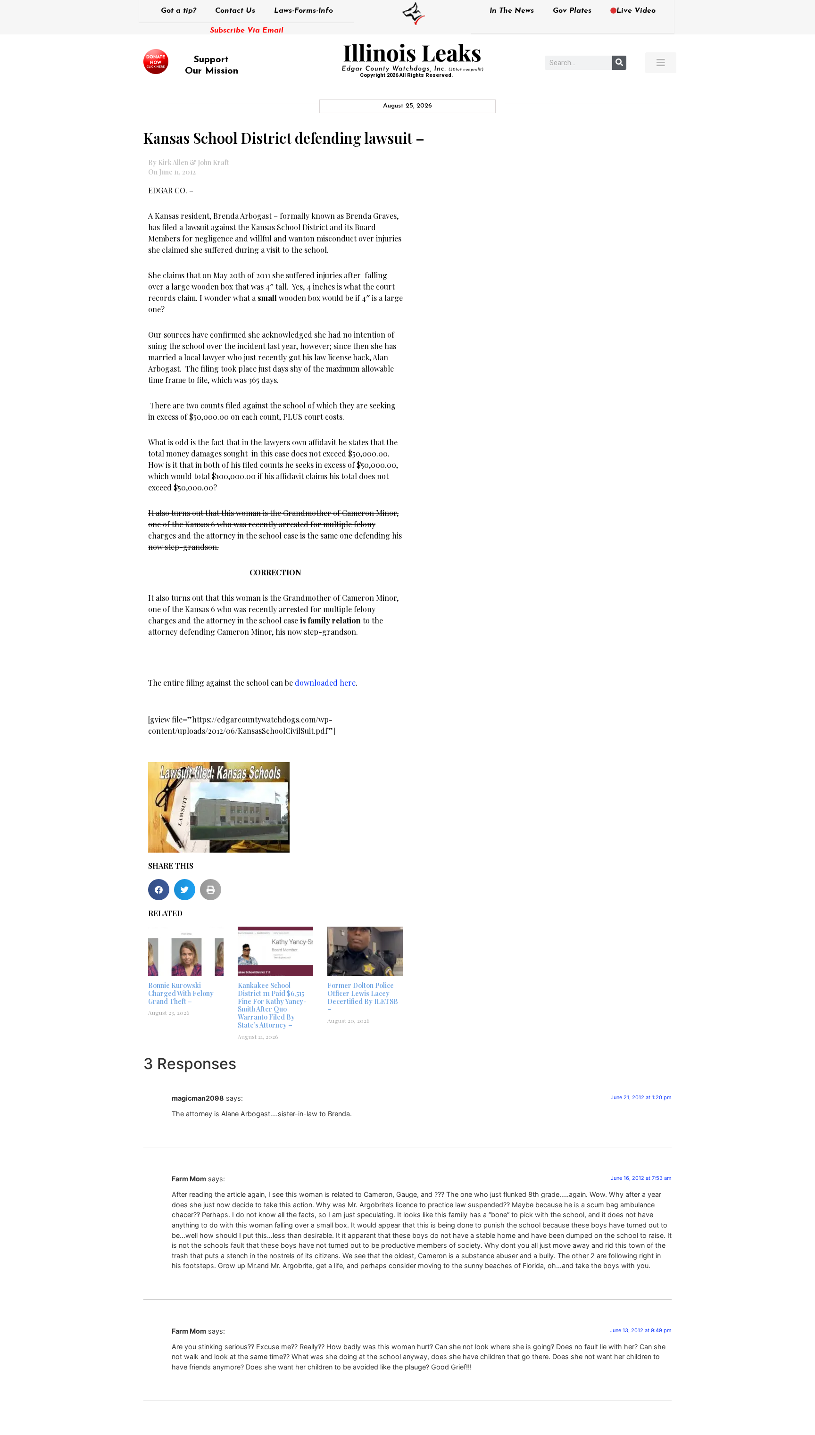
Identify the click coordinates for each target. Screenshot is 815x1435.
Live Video (636, 11)
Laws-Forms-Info (303, 11)
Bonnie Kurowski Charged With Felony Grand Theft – (181, 993)
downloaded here (325, 683)
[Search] (619, 63)
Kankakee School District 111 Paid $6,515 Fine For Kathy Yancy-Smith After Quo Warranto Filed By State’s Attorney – (272, 1005)
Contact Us (235, 11)
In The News (512, 11)
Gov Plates (572, 11)
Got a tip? (178, 11)
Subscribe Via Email (246, 30)
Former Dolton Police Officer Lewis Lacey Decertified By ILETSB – (362, 997)
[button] (158, 889)
